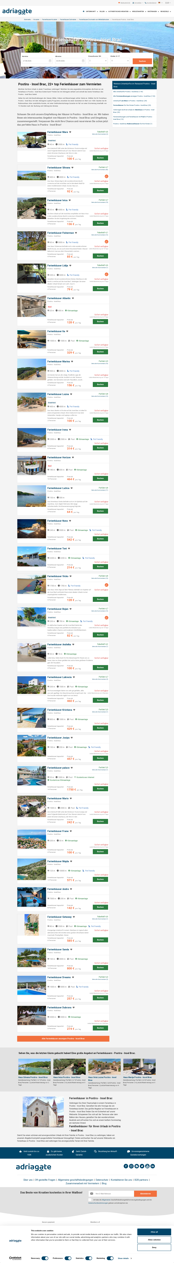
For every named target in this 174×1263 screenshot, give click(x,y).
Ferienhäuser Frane (58, 831)
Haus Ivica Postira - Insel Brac (66, 1077)
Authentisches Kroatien (118, 11)
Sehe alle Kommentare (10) (99, 363)
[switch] (68, 1258)
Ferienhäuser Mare (57, 132)
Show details (123, 1258)
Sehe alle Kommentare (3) (100, 679)
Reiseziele (165, 11)
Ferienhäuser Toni (57, 548)
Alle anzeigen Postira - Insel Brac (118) (134, 96)
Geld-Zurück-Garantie (81, 1153)
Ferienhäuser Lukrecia (59, 677)
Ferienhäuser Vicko (57, 576)
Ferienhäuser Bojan (57, 609)
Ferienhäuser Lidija (57, 265)
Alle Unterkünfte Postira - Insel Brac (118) (128, 92)
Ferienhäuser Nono (57, 521)
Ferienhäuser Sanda (58, 949)
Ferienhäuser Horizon (59, 457)
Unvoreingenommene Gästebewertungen (139, 1153)
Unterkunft (91, 11)
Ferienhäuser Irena (57, 429)
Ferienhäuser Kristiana (59, 710)
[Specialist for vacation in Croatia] (33, 1167)
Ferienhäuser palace (58, 767)
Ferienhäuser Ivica (57, 200)
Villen (103, 11)
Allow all (154, 1232)
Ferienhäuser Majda (58, 861)
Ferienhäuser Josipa (58, 737)
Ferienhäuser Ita (56, 331)
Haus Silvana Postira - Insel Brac (33, 1077)
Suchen (142, 61)
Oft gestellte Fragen (45, 1180)
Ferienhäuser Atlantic (59, 298)
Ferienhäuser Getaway (59, 917)
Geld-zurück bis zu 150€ (31, 1153)
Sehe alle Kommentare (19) (99, 202)
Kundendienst (151, 3)
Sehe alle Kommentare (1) (100, 267)
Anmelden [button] (138, 3)
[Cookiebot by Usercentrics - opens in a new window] (15, 1258)
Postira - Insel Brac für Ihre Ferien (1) (132, 124)
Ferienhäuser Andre (58, 889)
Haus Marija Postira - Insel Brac (137, 1077)
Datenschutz (102, 1180)
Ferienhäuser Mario (58, 798)
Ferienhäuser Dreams (59, 977)
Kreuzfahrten (138, 11)
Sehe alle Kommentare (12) (99, 235)
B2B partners (141, 1180)
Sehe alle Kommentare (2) (100, 134)
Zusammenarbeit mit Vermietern (82, 1183)
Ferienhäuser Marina (58, 361)
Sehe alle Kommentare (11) (99, 490)
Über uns (28, 1180)
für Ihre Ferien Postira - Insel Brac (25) (132, 105)
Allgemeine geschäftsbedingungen (75, 1180)
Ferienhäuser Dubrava (59, 1007)
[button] (160, 3)
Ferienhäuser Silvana (58, 167)
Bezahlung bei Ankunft (107, 1151)
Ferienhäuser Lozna (58, 394)
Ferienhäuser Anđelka (59, 644)
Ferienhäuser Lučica (58, 488)
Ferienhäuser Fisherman (60, 233)
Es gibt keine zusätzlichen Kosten (54, 1153)
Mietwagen (153, 11)
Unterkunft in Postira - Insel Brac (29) (130, 101)
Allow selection (154, 1240)
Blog (104, 1183)
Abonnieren (145, 1194)
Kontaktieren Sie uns (121, 1180)
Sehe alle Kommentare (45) (99, 169)
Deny (154, 1247)
